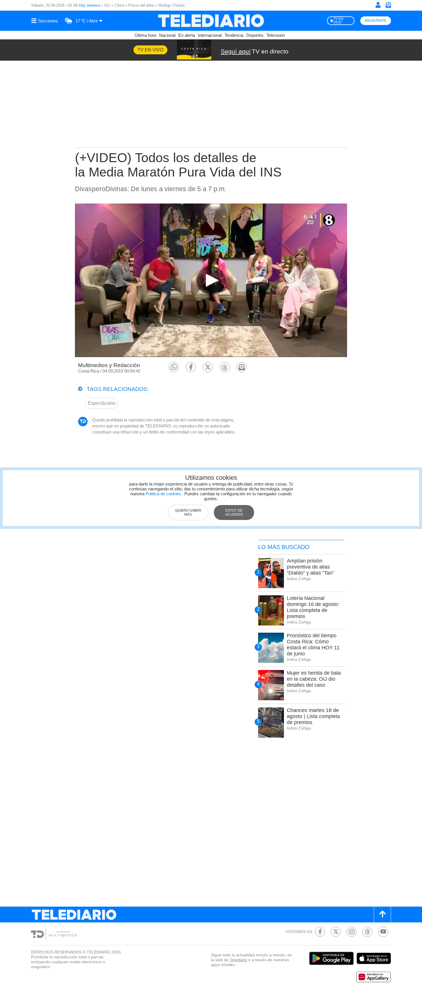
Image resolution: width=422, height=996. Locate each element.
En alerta (186, 35)
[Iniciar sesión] (378, 5)
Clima (119, 5)
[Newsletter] (388, 6)
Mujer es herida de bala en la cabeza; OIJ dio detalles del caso (314, 679)
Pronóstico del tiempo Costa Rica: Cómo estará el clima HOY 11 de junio (313, 645)
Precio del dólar (141, 5)
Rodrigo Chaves (171, 5)
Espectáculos (101, 403)
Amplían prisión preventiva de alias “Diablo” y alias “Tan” (310, 567)
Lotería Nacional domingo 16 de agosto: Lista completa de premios (313, 607)
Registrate (375, 21)
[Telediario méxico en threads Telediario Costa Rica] (367, 932)
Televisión (275, 35)
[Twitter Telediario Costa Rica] (336, 932)
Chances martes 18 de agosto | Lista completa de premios (313, 716)
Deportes (255, 35)
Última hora (145, 35)
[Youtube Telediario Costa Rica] (383, 932)
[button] (174, 367)
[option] (211, 280)
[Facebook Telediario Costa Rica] (320, 932)
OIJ (107, 5)
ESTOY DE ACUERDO (234, 512)
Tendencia (233, 35)
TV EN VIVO (338, 20)
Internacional (210, 35)
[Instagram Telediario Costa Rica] (351, 932)
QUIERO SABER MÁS (188, 512)
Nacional (167, 35)
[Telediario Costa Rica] (210, 21)
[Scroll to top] (382, 914)
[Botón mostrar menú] (45, 21)
